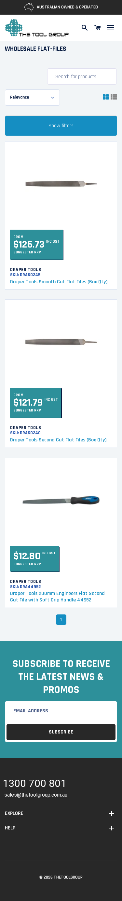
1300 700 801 (34, 784)
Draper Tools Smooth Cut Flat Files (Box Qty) (59, 281)
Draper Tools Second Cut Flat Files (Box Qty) (58, 440)
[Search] (84, 27)
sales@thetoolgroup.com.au (35, 795)
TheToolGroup (68, 877)
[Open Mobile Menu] (110, 27)
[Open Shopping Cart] (97, 27)
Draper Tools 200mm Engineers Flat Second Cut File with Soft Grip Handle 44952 (57, 596)
